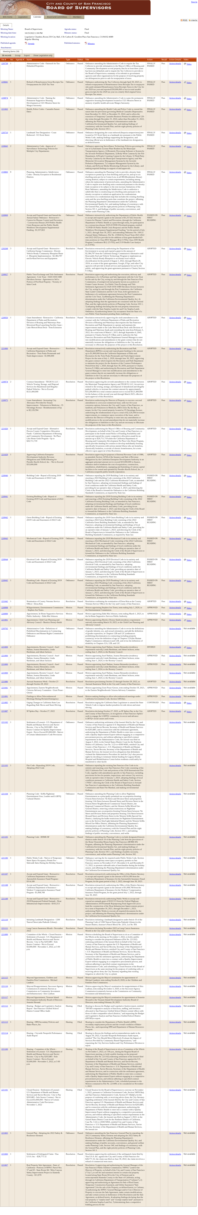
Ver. (11, 59)
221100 (4, 1049)
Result (164, 59)
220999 (4, 614)
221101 (4, 1090)
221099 (4, 934)
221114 (4, 1033)
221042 (4, 601)
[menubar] (27, 56)
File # (3, 59)
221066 (4, 1154)
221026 (4, 428)
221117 (4, 997)
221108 (4, 885)
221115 (4, 977)
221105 (4, 837)
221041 (4, 688)
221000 (4, 647)
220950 (4, 317)
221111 (4, 928)
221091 (4, 696)
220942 (4, 517)
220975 (4, 400)
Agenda (31, 43)
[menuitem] (6, 55)
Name (29, 59)
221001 (4, 620)
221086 (4, 681)
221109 (4, 898)
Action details (175, 63)
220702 (4, 628)
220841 (4, 82)
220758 (4, 63)
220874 (4, 98)
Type (68, 59)
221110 (4, 919)
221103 (4, 765)
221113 (4, 1022)
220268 (4, 248)
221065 (4, 1133)
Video (189, 64)
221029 (4, 454)
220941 (4, 496)
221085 (4, 702)
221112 (4, 1006)
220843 (4, 146)
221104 (4, 794)
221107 (4, 874)
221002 (4, 109)
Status (80, 59)
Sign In (194, 2)
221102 (4, 722)
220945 (4, 580)
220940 (4, 475)
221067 (4, 1165)
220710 (4, 132)
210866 (4, 172)
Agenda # (20, 59)
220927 (4, 274)
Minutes (91, 43)
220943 (4, 538)
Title (87, 59)
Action (150, 59)
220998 (4, 607)
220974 (4, 382)
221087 (4, 711)
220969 (4, 215)
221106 (4, 858)
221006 (4, 348)
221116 (4, 986)
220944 (4, 559)
